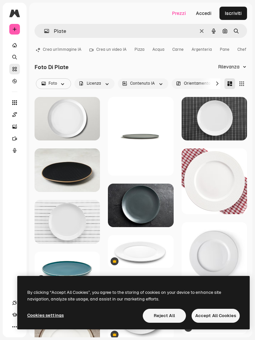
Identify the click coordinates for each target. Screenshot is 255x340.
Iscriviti (233, 13)
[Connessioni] (14, 303)
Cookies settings (45, 315)
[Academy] (14, 314)
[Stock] (14, 69)
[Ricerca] (14, 57)
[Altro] (14, 326)
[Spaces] (14, 114)
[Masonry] (229, 83)
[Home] (14, 45)
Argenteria (202, 49)
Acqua (158, 49)
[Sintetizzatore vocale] (14, 150)
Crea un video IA (111, 49)
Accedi (204, 13)
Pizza (139, 49)
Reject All (164, 315)
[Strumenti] (14, 102)
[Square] (241, 83)
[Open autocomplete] (44, 31)
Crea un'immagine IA (62, 49)
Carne (178, 49)
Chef (241, 49)
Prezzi (179, 13)
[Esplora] (14, 81)
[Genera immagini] (14, 126)
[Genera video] (14, 138)
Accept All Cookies (215, 315)
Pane (224, 49)
